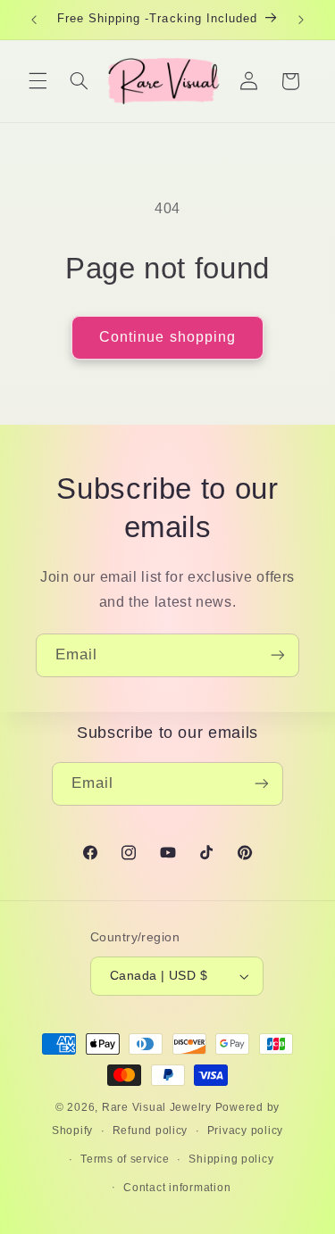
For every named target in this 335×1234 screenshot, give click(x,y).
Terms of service (125, 1159)
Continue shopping (167, 336)
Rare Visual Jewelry (157, 1107)
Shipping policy (230, 1159)
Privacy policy (245, 1130)
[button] (37, 81)
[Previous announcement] (34, 19)
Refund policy (150, 1130)
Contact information (176, 1187)
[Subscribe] (277, 655)
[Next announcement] (301, 19)
